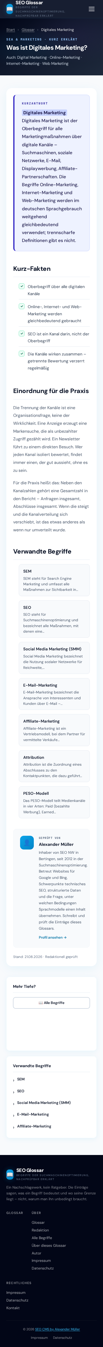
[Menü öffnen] (92, 9)
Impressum (41, 1260)
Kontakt (13, 1307)
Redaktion (40, 1230)
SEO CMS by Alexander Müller (57, 1329)
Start (10, 29)
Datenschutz (43, 1268)
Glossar (28, 29)
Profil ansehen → (53, 937)
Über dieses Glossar (49, 1245)
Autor (36, 1253)
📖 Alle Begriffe (51, 1003)
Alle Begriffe (42, 1237)
